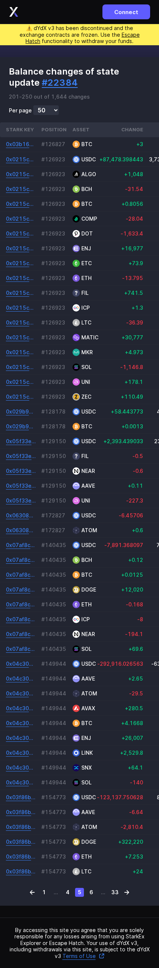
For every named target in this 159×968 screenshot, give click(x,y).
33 (115, 892)
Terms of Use (79, 956)
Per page (20, 110)
